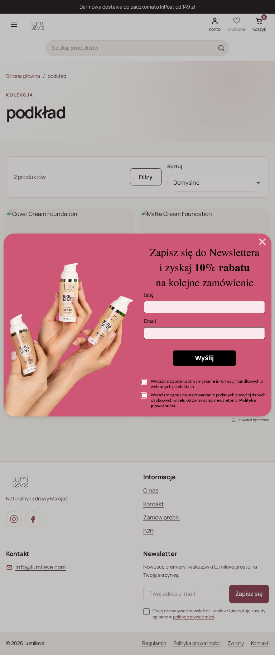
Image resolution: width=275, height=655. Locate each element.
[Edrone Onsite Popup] (137, 327)
